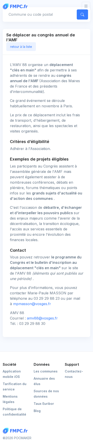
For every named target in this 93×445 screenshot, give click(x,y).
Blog (37, 411)
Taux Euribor (44, 403)
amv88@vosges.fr (42, 318)
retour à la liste (21, 46)
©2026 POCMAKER (17, 438)
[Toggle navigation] (86, 6)
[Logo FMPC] (16, 431)
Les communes (46, 371)
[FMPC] (16, 6)
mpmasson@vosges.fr (32, 304)
